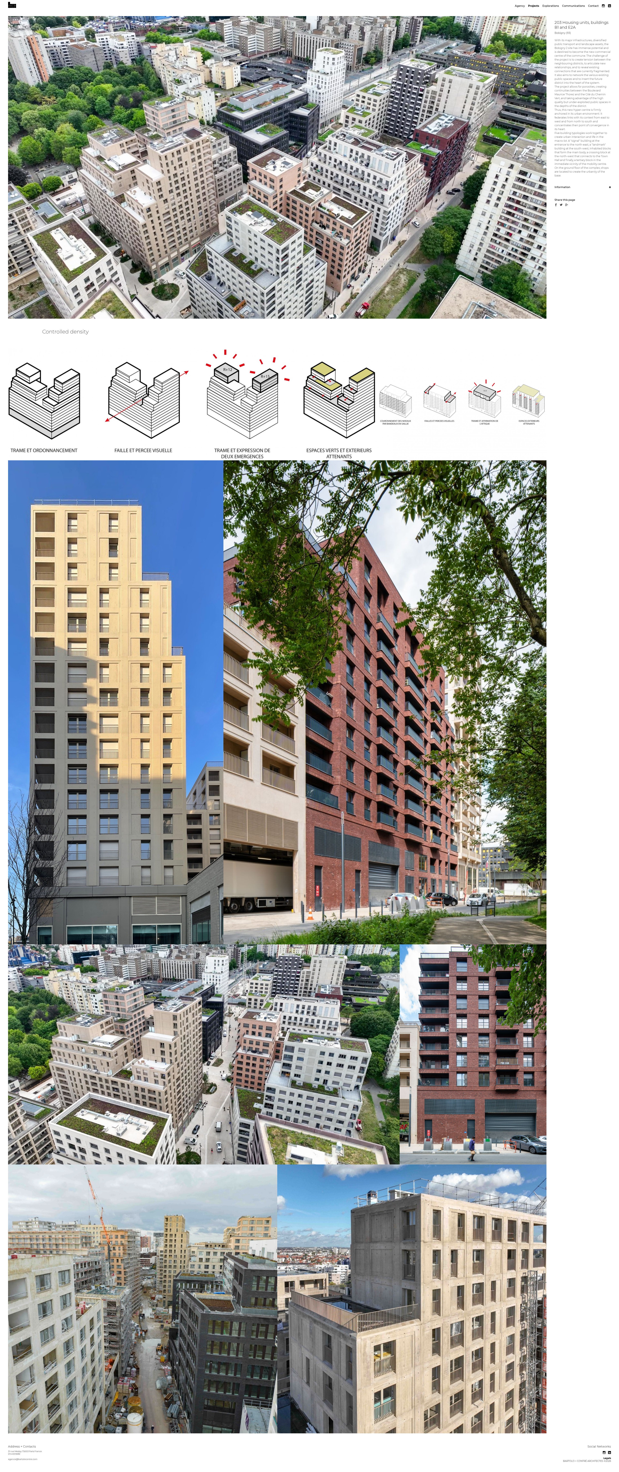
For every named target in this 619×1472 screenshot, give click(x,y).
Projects (533, 5)
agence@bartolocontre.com (22, 1459)
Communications (573, 5)
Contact (593, 5)
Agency (520, 5)
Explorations (550, 5)
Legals (607, 1458)
